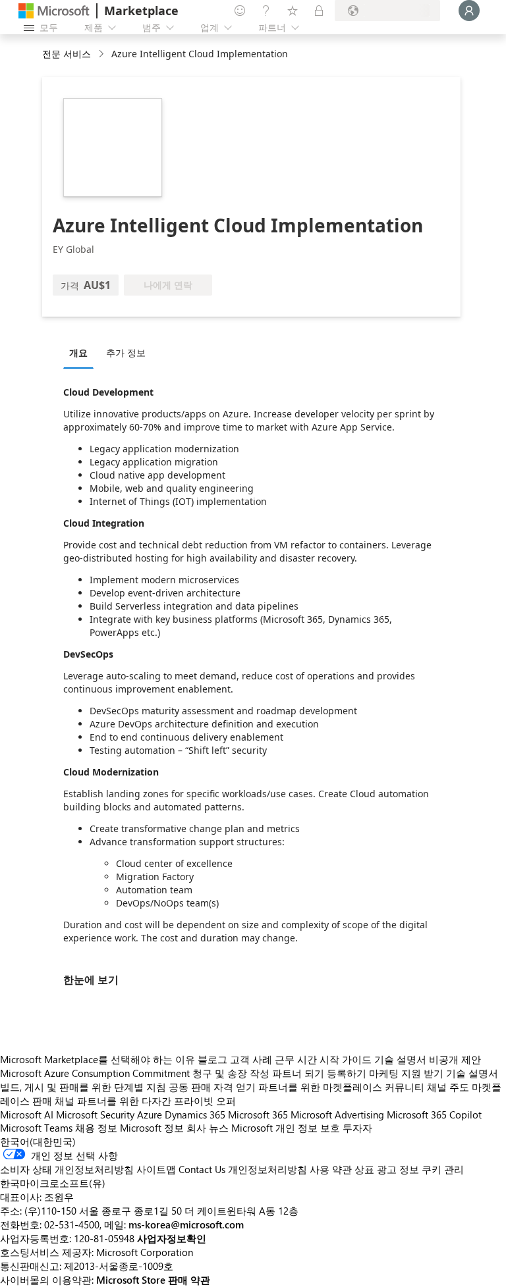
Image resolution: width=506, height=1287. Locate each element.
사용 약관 (331, 1169)
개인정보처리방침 (267, 1169)
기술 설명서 (400, 1059)
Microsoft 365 (258, 1114)
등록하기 (346, 1073)
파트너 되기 (298, 1073)
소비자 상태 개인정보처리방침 (67, 1169)
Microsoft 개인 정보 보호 (285, 1127)
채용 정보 (96, 1127)
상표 (364, 1169)
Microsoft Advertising (337, 1114)
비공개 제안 (455, 1059)
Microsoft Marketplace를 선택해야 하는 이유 (97, 1059)
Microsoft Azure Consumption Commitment (96, 1073)
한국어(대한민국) (38, 1141)
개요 (78, 352)
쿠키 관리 (443, 1169)
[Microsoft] (54, 10)
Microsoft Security (95, 1114)
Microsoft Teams (36, 1127)
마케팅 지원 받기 (406, 1073)
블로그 (212, 1059)
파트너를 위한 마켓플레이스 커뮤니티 (341, 1086)
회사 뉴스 (207, 1127)
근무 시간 (296, 1059)
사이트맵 (156, 1169)
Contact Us (202, 1169)
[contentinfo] (102, 54)
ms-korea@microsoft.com (186, 1224)
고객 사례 (251, 1059)
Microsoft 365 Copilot (434, 1114)
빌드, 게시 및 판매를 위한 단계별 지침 (83, 1086)
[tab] (81, 352)
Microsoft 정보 (152, 1127)
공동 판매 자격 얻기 (212, 1086)
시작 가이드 (346, 1059)
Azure (149, 1114)
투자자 (357, 1127)
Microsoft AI (26, 1114)
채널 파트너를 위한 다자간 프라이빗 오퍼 (145, 1100)
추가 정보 (126, 352)
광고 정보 (398, 1169)
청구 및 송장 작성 (230, 1073)
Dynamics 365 (195, 1114)
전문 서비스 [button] (66, 53)
